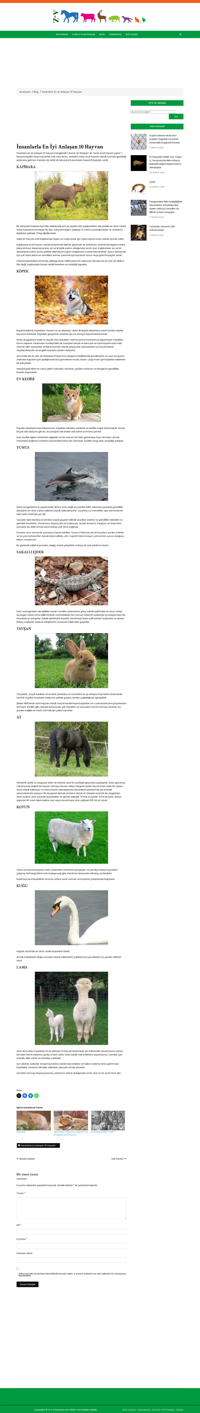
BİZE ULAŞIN (132, 34)
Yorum (21, 1193)
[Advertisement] (100, 63)
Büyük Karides (27, 1158)
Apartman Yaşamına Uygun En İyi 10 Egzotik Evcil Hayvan (71, 1133)
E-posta (22, 1239)
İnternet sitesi (24, 1253)
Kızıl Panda (117, 1158)
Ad (19, 1224)
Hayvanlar (62, 34)
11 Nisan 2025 (156, 217)
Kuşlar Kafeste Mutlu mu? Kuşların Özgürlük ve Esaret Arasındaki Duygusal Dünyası (164, 139)
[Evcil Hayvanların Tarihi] (108, 1120)
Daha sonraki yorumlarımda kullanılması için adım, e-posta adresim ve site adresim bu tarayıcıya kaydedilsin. (72, 1275)
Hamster (21, 1131)
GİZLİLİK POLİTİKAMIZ (163, 1409)
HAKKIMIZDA (115, 34)
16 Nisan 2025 (157, 187)
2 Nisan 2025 (156, 235)
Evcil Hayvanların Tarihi (102, 1131)
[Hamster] (34, 1120)
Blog (102, 34)
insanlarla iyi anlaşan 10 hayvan (38, 1145)
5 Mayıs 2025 (156, 147)
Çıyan (152, 181)
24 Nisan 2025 (157, 172)
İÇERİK (179, 1409)
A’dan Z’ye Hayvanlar (83, 34)
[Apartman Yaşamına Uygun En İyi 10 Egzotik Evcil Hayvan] (71, 1120)
